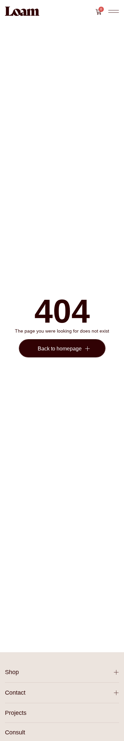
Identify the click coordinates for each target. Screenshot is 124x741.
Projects (15, 713)
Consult (15, 732)
